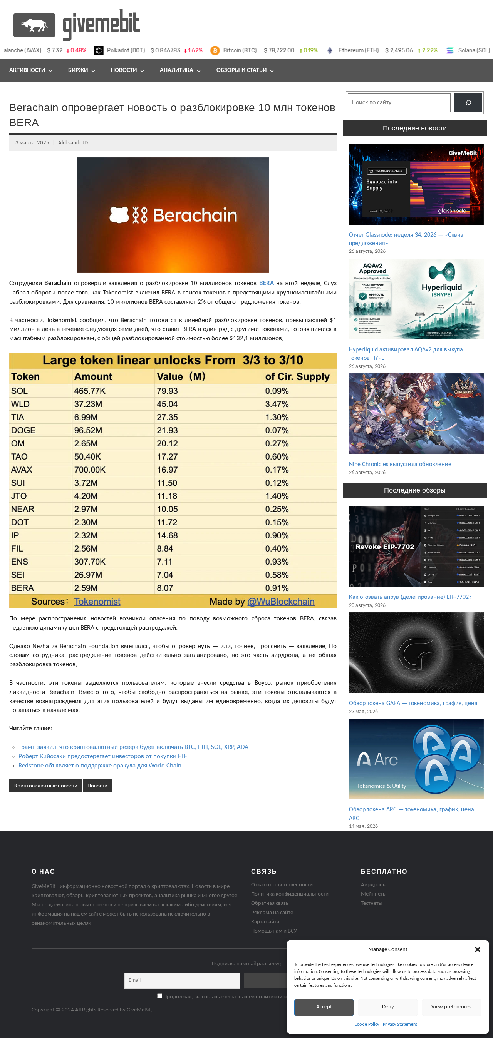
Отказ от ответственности (282, 885)
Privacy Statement (400, 1024)
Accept (324, 1007)
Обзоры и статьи (241, 70)
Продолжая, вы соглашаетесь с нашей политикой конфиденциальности (249, 997)
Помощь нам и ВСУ (274, 931)
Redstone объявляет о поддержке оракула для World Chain (99, 765)
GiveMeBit (139, 1010)
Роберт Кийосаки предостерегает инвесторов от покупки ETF (102, 756)
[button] (477, 949)
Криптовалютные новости (45, 786)
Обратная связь (269, 903)
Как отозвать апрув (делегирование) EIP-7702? (410, 597)
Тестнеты (371, 903)
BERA (266, 283)
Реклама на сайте (272, 913)
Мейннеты (374, 894)
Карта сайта (265, 922)
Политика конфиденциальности (290, 894)
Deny (388, 1007)
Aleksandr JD (73, 143)
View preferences (451, 1007)
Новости (124, 70)
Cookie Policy (367, 1024)
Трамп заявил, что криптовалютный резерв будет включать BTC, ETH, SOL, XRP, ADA (133, 747)
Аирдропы (374, 885)
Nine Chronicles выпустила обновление (400, 464)
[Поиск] (468, 102)
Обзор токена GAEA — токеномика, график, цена (413, 703)
